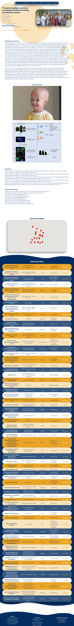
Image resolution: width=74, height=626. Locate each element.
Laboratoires (41, 3)
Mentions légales (61, 620)
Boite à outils (48, 3)
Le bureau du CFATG (12, 623)
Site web (4, 23)
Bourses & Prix (34, 3)
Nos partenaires (62, 622)
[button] (42, 236)
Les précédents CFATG (12, 619)
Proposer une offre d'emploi (37, 619)
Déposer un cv (37, 620)
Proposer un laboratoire (37, 623)
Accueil (19, 3)
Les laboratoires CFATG (12, 617)
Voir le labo (65, 267)
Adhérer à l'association (37, 625)
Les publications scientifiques (12, 620)
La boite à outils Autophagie (12, 622)
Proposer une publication (37, 622)
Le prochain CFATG (26, 3)
